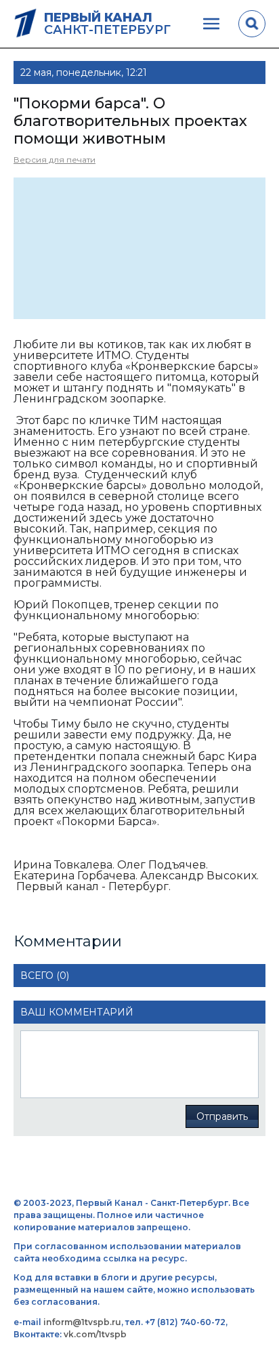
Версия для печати (54, 159)
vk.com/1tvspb (95, 1334)
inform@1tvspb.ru (82, 1322)
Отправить (222, 1116)
